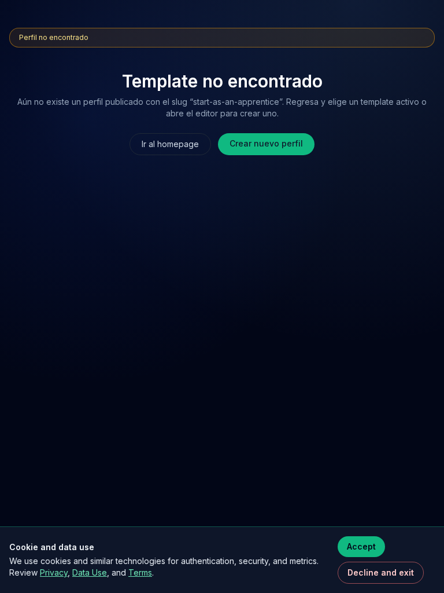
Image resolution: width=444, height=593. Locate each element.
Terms (140, 572)
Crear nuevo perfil (266, 143)
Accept (361, 546)
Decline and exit (380, 572)
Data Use (89, 572)
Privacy (54, 572)
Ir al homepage (170, 144)
